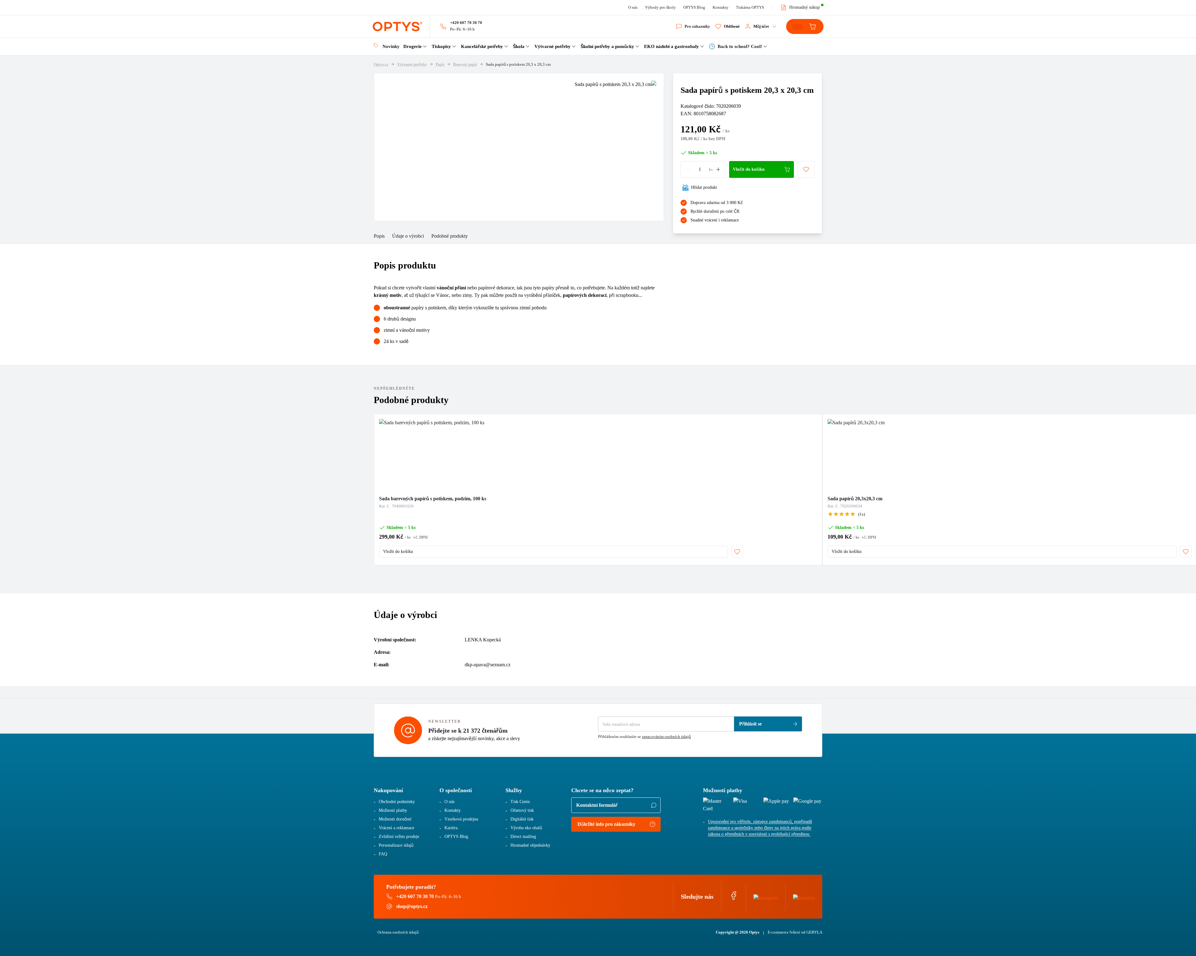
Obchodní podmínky (397, 801)
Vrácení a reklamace (396, 827)
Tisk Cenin (520, 801)
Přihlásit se (750, 723)
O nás (633, 7)
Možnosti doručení (395, 819)
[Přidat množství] (718, 169)
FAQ (383, 854)
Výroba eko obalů (526, 827)
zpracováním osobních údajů (666, 736)
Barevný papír (465, 64)
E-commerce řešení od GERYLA (795, 932)
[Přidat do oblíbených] (806, 169)
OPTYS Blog (694, 7)
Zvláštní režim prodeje (399, 836)
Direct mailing (523, 836)
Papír (440, 64)
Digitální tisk (522, 819)
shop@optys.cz (412, 906)
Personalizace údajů (396, 845)
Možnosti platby (393, 810)
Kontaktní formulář (597, 805)
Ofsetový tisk (522, 810)
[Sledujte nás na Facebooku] (733, 898)
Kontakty (721, 7)
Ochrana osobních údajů (398, 932)
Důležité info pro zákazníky (606, 824)
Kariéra (451, 827)
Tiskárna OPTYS (750, 7)
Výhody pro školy (660, 7)
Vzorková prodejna (461, 819)
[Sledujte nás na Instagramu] (765, 896)
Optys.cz (381, 64)
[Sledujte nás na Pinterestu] (804, 896)
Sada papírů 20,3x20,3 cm (855, 498)
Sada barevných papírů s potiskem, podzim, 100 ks (432, 498)
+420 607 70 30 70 (466, 22)
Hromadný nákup (804, 7)
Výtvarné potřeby (412, 64)
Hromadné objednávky (530, 845)
